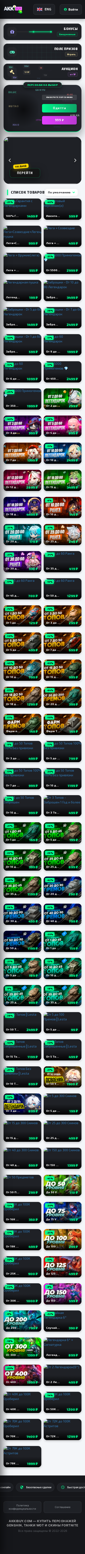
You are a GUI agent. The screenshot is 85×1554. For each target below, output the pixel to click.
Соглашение (62, 1507)
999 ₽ (59, 120)
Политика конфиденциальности (22, 1507)
